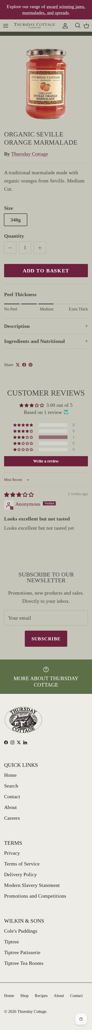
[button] (23, 437)
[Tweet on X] (18, 365)
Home (10, 775)
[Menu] (5, 25)
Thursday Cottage (29, 154)
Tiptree (11, 941)
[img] (19, 494)
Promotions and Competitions (35, 896)
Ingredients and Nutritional (34, 341)
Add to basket (46, 270)
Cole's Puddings (20, 931)
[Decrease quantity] (10, 247)
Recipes (41, 995)
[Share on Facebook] (24, 365)
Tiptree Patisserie (22, 952)
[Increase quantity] (40, 247)
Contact (12, 796)
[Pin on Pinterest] (30, 365)
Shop (24, 995)
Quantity (14, 236)
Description (17, 326)
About (10, 807)
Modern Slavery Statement (32, 885)
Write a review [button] (46, 461)
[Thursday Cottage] (34, 25)
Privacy (12, 853)
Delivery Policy (20, 874)
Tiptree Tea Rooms (23, 963)
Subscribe (46, 638)
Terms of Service (22, 863)
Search (11, 786)
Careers (12, 818)
